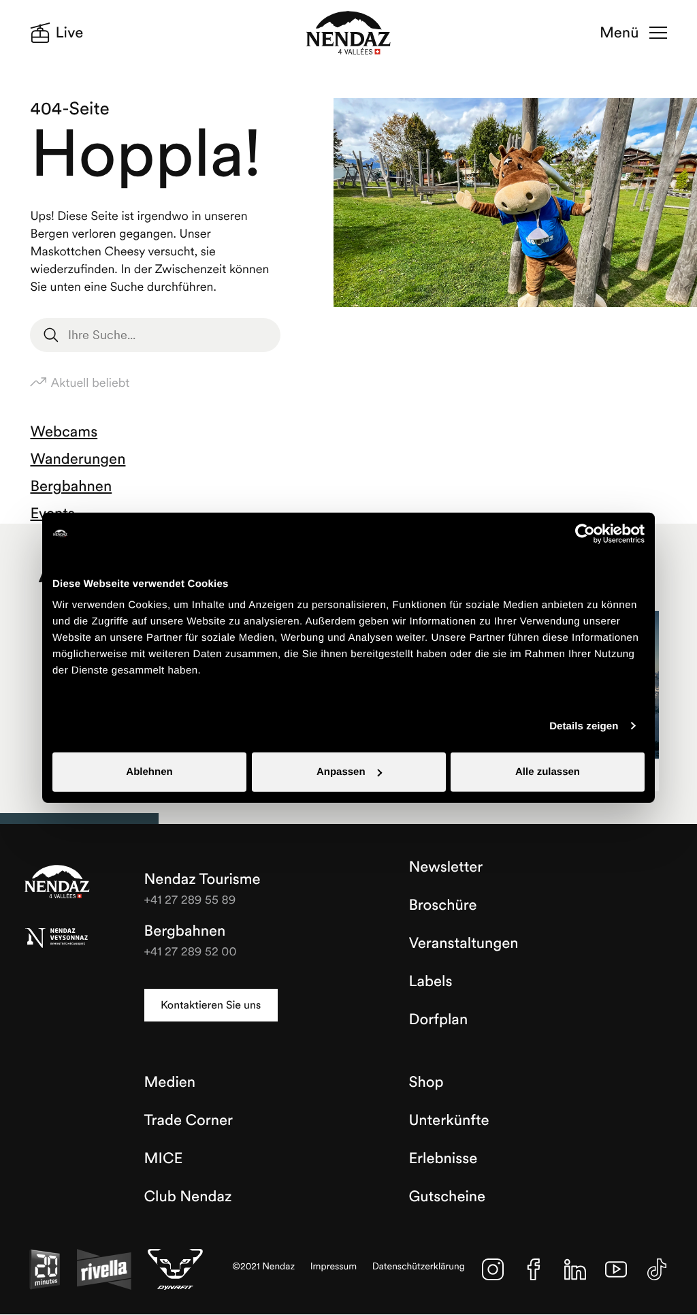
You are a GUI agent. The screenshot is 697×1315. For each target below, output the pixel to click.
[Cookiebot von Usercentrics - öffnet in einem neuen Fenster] (585, 533)
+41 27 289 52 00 (190, 951)
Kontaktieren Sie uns (211, 1005)
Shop (425, 1082)
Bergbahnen (71, 486)
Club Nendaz (188, 1196)
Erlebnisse (442, 1158)
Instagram (493, 1269)
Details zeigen (583, 725)
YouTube (616, 1269)
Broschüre (442, 905)
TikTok (657, 1269)
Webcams (63, 431)
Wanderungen (77, 459)
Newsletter (445, 866)
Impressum (333, 1266)
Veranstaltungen (463, 943)
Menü (619, 32)
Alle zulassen (547, 772)
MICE (163, 1158)
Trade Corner (188, 1120)
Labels (430, 981)
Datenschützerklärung (418, 1266)
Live (70, 32)
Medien (170, 1082)
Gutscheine (446, 1196)
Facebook (534, 1269)
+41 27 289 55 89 (190, 899)
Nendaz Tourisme (57, 882)
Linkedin (575, 1269)
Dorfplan (438, 1019)
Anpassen (341, 772)
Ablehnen (149, 772)
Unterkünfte (448, 1120)
